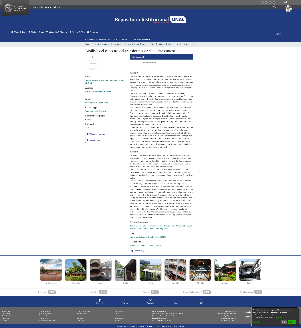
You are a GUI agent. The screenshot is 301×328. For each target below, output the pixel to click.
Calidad (4, 320)
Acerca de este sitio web (229, 318)
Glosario (117, 320)
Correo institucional (83, 311)
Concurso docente (45, 316)
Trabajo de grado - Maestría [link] (95, 111)
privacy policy (278, 317)
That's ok (292, 322)
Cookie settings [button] (122, 326)
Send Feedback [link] (179, 326)
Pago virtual (6, 318)
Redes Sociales (82, 313)
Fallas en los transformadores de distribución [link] (158, 226)
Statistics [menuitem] (125, 39)
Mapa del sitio (119, 311)
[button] (285, 2)
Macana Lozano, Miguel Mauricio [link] (98, 91)
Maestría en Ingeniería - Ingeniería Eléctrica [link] (163, 44)
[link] (146, 245)
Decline (284, 322)
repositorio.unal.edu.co (47, 6)
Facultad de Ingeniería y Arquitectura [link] (137, 44)
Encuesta (80, 318)
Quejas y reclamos (83, 316)
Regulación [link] (164, 229)
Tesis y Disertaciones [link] (100, 44)
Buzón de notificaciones (47, 320)
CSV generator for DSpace (140, 39)
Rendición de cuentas (9, 316)
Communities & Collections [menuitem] (95, 39)
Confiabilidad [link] (154, 229)
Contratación (6, 313)
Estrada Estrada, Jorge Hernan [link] (96, 103)
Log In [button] (277, 34)
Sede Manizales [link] (116, 44)
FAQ (116, 313)
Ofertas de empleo (45, 313)
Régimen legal (6, 311)
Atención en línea (120, 316)
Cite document (94, 140)
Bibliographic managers (97, 134)
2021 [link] (87, 128)
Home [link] (87, 44)
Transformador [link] (135, 226)
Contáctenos (119, 318)
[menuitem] (114, 39)
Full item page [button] (138, 251)
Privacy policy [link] (150, 326)
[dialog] (275, 317)
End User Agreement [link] (165, 326)
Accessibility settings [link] (137, 326)
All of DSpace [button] (113, 39)
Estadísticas (81, 320)
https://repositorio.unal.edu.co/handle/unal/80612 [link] (148, 237)
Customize (256, 322)
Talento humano (44, 311)
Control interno (44, 318)
